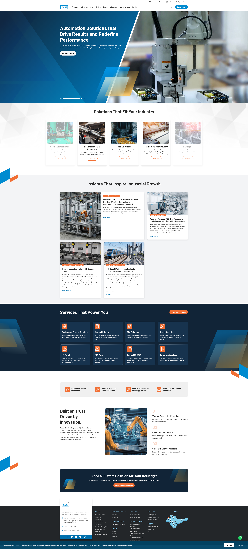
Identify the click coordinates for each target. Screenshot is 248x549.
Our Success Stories (118, 524)
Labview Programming (136, 537)
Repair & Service (100, 529)
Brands (105, 7)
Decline (240, 545)
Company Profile (100, 514)
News (114, 533)
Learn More (60, 158)
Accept (229, 545)
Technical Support (153, 526)
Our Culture (98, 519)
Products (75, 7)
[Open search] (172, 7)
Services (135, 7)
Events (114, 536)
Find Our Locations (153, 517)
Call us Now (151, 529)
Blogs (114, 531)
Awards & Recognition (101, 527)
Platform (97, 531)
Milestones (98, 517)
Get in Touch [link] (181, 7)
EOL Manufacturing (135, 528)
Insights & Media (124, 7)
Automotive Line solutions (135, 525)
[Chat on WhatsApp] (240, 538)
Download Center (135, 514)
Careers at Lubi (152, 519)
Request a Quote (68, 47)
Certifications (99, 524)
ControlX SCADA (135, 540)
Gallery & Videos (135, 517)
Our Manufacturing (100, 522)
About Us (113, 7)
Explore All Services (178, 312)
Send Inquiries (152, 514)
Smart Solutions (95, 7)
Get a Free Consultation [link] (124, 485)
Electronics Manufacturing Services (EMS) (137, 533)
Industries (84, 7)
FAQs (149, 531)
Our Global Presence (101, 534)
